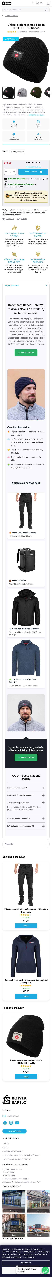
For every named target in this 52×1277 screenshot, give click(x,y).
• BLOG (5, 1148)
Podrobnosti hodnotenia (37, 32)
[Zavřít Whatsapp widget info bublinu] (17, 1266)
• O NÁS (5, 1144)
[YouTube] (17, 1122)
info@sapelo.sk (13, 1116)
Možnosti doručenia (33, 167)
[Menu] (49, 3)
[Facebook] (4, 1122)
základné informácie (36, 115)
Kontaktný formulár (14, 1131)
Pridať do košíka (31, 172)
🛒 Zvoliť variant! (26, 352)
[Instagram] (10, 1122)
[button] (45, 1270)
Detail (26, 926)
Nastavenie (26, 1263)
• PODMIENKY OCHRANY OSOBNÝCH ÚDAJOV (21, 1155)
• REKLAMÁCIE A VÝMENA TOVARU (16, 1159)
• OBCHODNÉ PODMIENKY (13, 1151)
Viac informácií (28, 1257)
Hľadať (46, 10)
